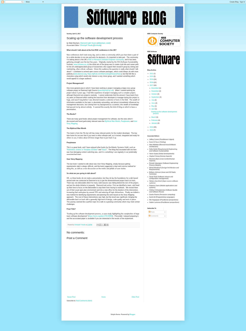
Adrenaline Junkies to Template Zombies (82, 150)
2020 (152, 76)
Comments (154, 216)
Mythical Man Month (112, 121)
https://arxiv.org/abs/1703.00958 (100, 216)
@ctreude (97, 45)
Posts (152, 212)
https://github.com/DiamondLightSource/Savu (104, 74)
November (155, 91)
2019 (152, 79)
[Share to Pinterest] (107, 225)
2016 (152, 127)
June (153, 103)
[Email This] (97, 225)
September (155, 97)
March (153, 117)
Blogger (132, 314)
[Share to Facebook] (105, 225)
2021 (152, 73)
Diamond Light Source (88, 43)
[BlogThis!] (100, 225)
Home (103, 297)
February (154, 120)
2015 (152, 130)
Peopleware (125, 121)
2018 (152, 82)
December (155, 88)
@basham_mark (104, 43)
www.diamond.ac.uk (105, 90)
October (154, 94)
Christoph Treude (86, 45)
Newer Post (71, 297)
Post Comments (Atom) (84, 301)
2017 (152, 85)
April (153, 109)
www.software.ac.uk (81, 64)
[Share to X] (102, 225)
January (154, 123)
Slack (104, 150)
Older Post (135, 297)
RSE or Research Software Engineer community (106, 60)
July (153, 100)
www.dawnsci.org (80, 74)
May (153, 106)
